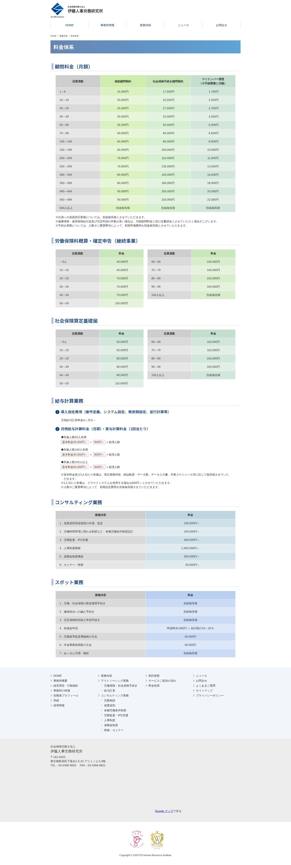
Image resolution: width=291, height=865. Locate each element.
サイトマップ (204, 690)
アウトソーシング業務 (115, 680)
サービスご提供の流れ (162, 680)
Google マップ (164, 811)
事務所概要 (60, 680)
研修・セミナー (114, 730)
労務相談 (109, 700)
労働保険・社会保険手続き (120, 685)
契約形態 (154, 675)
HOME (69, 25)
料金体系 (154, 685)
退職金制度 (111, 725)
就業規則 (109, 705)
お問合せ (221, 25)
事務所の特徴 (61, 690)
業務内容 (145, 25)
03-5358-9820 (67, 765)
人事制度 (109, 720)
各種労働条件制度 (115, 710)
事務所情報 (107, 25)
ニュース (183, 25)
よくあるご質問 (205, 685)
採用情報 (59, 705)
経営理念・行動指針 (65, 685)
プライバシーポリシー (210, 695)
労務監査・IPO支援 (116, 715)
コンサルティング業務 (115, 695)
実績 (56, 700)
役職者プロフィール (65, 695)
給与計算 (109, 690)
